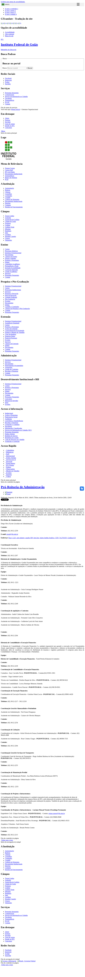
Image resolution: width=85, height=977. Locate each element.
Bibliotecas (9, 452)
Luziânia (8, 234)
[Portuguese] (2, 23)
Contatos (8, 205)
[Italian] (14, 23)
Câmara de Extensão (11, 344)
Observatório (10, 469)
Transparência (9, 100)
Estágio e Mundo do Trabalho (14, 332)
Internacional (10, 456)
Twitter (7, 954)
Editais (7, 262)
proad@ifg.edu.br (12, 534)
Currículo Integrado (11, 270)
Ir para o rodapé (11, 14)
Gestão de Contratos (11, 369)
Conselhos (8, 194)
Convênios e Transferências (14, 421)
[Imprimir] (8, 492)
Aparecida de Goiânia (12, 219)
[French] (8, 23)
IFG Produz (10, 465)
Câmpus (7, 192)
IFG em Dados (10, 172)
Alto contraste (9, 34)
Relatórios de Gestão (12, 438)
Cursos (7, 249)
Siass (6, 402)
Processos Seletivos (11, 251)
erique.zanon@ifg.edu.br (57, 813)
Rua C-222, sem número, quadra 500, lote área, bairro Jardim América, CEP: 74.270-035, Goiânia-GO (42, 538)
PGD (6, 179)
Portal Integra (10, 463)
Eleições (7, 203)
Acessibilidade (10, 32)
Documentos (9, 255)
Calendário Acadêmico (12, 264)
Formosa (8, 223)
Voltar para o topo (7, 840)
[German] (11, 23)
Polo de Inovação (10, 295)
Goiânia (7, 225)
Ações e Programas (11, 415)
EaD (7, 454)
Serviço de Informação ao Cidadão (16, 96)
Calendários (10, 450)
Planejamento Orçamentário (14, 365)
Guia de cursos (10, 124)
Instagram (8, 952)
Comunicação (9, 95)
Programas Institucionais (13, 290)
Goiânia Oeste (9, 227)
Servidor (8, 122)
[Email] (7, 494)
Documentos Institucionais (13, 174)
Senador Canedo (10, 236)
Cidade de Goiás (10, 221)
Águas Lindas (9, 216)
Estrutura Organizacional (13, 253)
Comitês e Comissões (12, 307)
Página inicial (15, 109)
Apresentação (9, 188)
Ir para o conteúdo (11, 9)
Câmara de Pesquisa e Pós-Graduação (17, 308)
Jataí (6, 233)
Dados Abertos (10, 434)
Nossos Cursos (10, 168)
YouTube (8, 955)
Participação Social (11, 417)
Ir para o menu (10, 10)
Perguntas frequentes (12, 93)
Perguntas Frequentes (12, 275)
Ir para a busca (10, 12)
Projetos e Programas (12, 260)
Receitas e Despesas (11, 371)
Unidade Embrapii (11, 297)
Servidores (8, 426)
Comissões (8, 196)
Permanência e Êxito (11, 266)
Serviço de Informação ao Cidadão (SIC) (18, 430)
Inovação (9, 461)
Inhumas (8, 229)
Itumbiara (8, 231)
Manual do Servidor (11, 401)
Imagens (9, 475)
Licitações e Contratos (12, 424)
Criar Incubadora (10, 334)
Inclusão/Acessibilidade (12, 268)
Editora (8, 467)
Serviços (8, 273)
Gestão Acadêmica (11, 271)
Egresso (7, 120)
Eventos (7, 301)
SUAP (7, 102)
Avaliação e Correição (12, 441)
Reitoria (7, 190)
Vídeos (8, 476)
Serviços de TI (11, 460)
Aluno (7, 118)
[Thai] (19, 23)
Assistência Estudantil (12, 323)
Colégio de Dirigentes (12, 199)
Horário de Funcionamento (14, 207)
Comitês (7, 197)
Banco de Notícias (11, 177)
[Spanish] (16, 23)
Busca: (4, 68)
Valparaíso (8, 240)
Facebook (8, 950)
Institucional (9, 413)
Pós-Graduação (10, 299)
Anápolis (8, 218)
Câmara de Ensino (11, 256)
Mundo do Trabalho (12, 471)
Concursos (8, 127)
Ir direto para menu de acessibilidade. (13, 2)
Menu (3, 131)
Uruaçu (7, 238)
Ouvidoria (8, 98)
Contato (7, 104)
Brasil (7, 4)
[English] (5, 23)
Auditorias (8, 419)
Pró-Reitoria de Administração (23, 487)
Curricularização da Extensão (14, 330)
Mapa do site (9, 36)
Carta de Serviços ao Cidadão (14, 439)
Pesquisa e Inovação (11, 293)
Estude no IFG (10, 126)
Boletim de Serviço (11, 436)
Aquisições (8, 367)
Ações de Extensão (11, 329)
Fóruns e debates (10, 258)
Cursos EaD (9, 170)
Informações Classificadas (13, 428)
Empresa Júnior (10, 336)
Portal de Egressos (11, 338)
